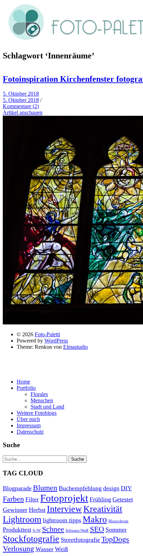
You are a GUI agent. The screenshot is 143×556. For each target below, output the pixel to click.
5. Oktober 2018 (21, 94)
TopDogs (115, 539)
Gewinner (15, 509)
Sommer (116, 529)
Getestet (122, 499)
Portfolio (26, 388)
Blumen (45, 487)
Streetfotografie (80, 539)
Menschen (42, 400)
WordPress (56, 341)
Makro (95, 519)
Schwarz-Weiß (77, 530)
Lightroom (22, 519)
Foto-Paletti (47, 334)
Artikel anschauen (22, 112)
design (111, 488)
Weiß (61, 549)
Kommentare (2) (21, 106)
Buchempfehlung (80, 488)
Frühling (100, 499)
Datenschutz (30, 432)
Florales (39, 394)
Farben (13, 498)
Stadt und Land (47, 407)
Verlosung (18, 548)
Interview (64, 509)
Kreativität (102, 509)
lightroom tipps (62, 520)
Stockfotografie (31, 539)
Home (23, 382)
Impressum (29, 425)
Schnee (53, 529)
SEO (97, 529)
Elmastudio (75, 347)
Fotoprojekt (64, 497)
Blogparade (17, 488)
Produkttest (17, 529)
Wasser (44, 549)
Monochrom (118, 521)
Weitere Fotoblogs (37, 413)
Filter (32, 499)
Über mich (28, 419)
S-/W (37, 530)
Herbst (37, 509)
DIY (126, 488)
